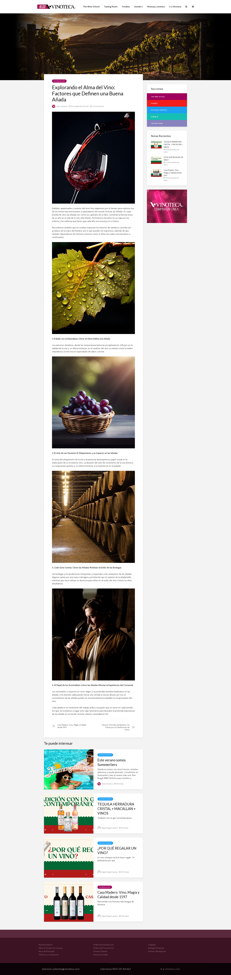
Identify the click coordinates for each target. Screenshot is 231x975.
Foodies (126, 6)
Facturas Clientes (100, 951)
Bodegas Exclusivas (156, 948)
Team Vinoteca (61, 106)
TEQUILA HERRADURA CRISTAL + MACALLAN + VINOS (116, 808)
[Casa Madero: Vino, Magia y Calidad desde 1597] (68, 901)
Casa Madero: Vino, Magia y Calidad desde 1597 (118, 894)
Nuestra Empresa (46, 945)
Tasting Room (111, 6)
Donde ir (138, 6)
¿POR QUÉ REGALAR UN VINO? (116, 850)
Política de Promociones (103, 948)
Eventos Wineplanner (157, 951)
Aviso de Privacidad (46, 951)
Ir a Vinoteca (175, 6)
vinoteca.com (172, 969)
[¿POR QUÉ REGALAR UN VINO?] (68, 857)
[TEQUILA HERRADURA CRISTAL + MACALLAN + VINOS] (68, 813)
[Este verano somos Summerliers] (68, 769)
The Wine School (91, 6)
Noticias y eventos (156, 6)
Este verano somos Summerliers (111, 762)
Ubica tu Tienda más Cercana (51, 948)
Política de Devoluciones (103, 945)
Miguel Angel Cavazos (109, 828)
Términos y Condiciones (49, 954)
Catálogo (152, 945)
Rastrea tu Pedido (100, 954)
